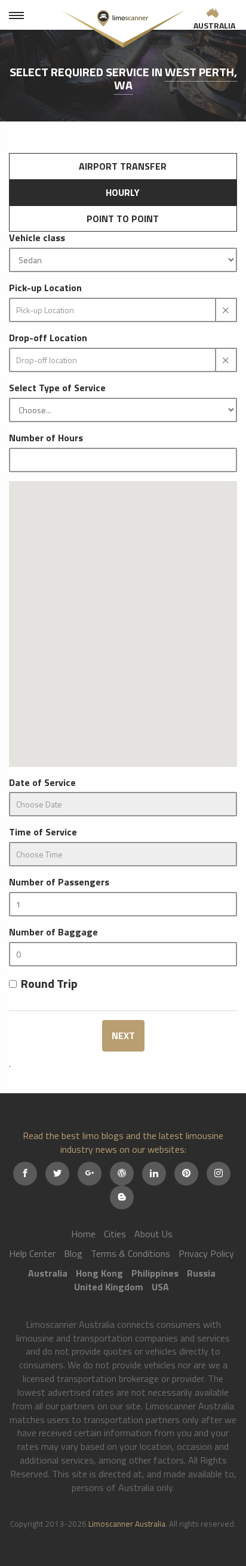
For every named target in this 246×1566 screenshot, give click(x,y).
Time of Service (43, 832)
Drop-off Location (48, 338)
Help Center (32, 1253)
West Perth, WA (175, 78)
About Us (153, 1234)
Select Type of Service (57, 388)
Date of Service (42, 783)
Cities (115, 1234)
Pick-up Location (45, 288)
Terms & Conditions (130, 1253)
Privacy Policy (206, 1253)
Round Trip (49, 984)
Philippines (155, 1273)
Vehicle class (37, 238)
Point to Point (123, 218)
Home (83, 1234)
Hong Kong (99, 1273)
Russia (201, 1273)
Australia (214, 25)
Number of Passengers (59, 882)
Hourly (123, 192)
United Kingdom (108, 1287)
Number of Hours (46, 438)
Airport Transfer (123, 166)
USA (160, 1287)
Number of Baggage (53, 932)
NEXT (123, 1035)
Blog (73, 1253)
